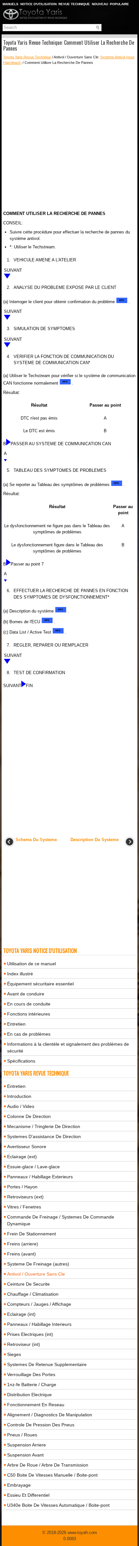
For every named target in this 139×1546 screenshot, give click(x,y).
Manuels (10, 4)
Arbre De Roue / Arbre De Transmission (47, 1465)
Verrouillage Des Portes (31, 1374)
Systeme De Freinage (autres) (38, 1264)
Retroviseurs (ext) (25, 1196)
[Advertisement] (69, 138)
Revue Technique (74, 4)
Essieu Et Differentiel (28, 1495)
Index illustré (20, 973)
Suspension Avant (25, 1454)
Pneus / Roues (22, 1434)
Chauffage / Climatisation (33, 1294)
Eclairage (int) (21, 1314)
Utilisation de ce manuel (31, 963)
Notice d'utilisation (38, 4)
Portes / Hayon (22, 1186)
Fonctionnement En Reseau (35, 1404)
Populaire (119, 4)
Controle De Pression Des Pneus (40, 1424)
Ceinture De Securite (28, 1284)
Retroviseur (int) (23, 1344)
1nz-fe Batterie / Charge (31, 1384)
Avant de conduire (25, 993)
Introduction (19, 1096)
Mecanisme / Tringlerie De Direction (43, 1126)
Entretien (16, 1024)
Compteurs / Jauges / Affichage (39, 1304)
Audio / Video (20, 1106)
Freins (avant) (21, 1253)
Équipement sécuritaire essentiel (40, 983)
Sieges (14, 1354)
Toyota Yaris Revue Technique (27, 57)
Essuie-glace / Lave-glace (33, 1166)
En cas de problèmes (28, 1034)
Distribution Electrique (29, 1394)
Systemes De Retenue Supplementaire (47, 1364)
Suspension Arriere (26, 1444)
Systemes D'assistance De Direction (44, 1136)
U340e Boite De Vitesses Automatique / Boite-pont (58, 1505)
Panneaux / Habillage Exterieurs (40, 1176)
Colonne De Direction (29, 1116)
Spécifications (21, 1061)
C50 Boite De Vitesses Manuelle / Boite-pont (52, 1475)
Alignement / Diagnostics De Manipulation (49, 1414)
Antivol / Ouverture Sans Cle (36, 1274)
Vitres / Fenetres (24, 1206)
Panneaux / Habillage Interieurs (39, 1324)
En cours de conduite (28, 1003)
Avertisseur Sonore (26, 1146)
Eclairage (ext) (22, 1156)
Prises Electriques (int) (30, 1334)
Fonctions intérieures (28, 1014)
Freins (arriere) (22, 1243)
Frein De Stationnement (31, 1233)
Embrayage (19, 1485)
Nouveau (100, 4)
